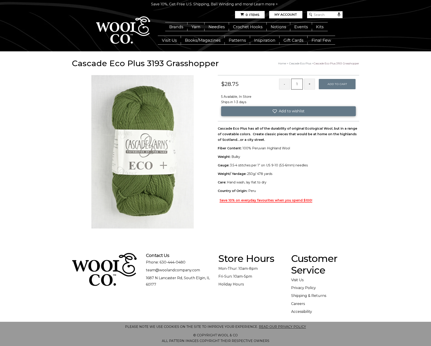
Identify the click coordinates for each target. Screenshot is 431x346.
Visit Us (169, 40)
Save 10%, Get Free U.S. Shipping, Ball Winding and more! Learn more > (214, 4)
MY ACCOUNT (286, 15)
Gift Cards (293, 40)
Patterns (237, 40)
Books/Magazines (203, 40)
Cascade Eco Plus (300, 63)
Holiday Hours (231, 284)
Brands (176, 26)
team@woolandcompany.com (173, 270)
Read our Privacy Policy (282, 327)
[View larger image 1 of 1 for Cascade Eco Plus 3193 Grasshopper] (142, 152)
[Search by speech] (339, 14)
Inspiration (264, 40)
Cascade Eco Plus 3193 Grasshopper (336, 63)
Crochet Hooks (248, 26)
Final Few (321, 40)
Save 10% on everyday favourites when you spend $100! (266, 200)
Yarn (195, 26)
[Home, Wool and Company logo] (123, 30)
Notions (278, 26)
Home (282, 63)
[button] (288, 111)
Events (301, 26)
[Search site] (310, 15)
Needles (217, 26)
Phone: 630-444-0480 (165, 262)
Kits (320, 26)
